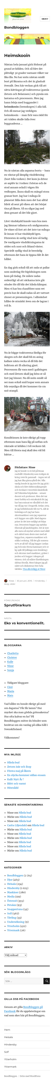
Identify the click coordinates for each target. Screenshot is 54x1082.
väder (12, 584)
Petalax (11, 904)
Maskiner (12, 892)
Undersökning (15, 921)
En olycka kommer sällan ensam (26, 775)
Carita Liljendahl (17, 825)
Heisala (11, 883)
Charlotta (12, 653)
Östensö (12, 900)
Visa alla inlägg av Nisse (34, 569)
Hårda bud (13, 762)
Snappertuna (15, 909)
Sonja (10, 670)
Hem (7, 1029)
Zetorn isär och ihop (19, 766)
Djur (9, 879)
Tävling (11, 917)
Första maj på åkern (19, 770)
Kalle (10, 661)
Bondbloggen (16, 27)
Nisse (11, 581)
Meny (45, 19)
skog (6, 584)
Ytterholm (13, 926)
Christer (12, 657)
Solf (9, 913)
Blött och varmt (16, 783)
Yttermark (13, 930)
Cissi (10, 686)
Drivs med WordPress (30, 1076)
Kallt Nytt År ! (15, 779)
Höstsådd (12, 787)
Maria (10, 691)
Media (11, 896)
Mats (10, 695)
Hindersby (40, 581)
